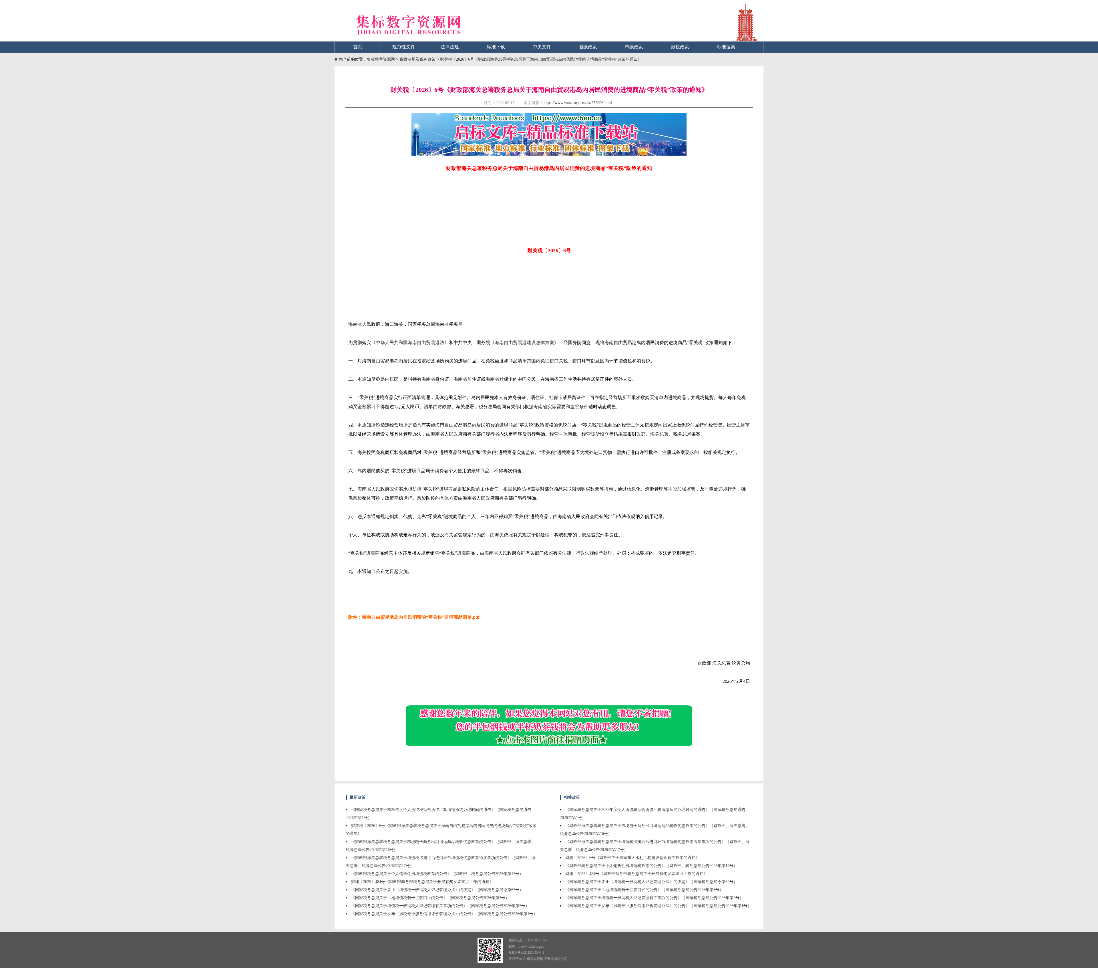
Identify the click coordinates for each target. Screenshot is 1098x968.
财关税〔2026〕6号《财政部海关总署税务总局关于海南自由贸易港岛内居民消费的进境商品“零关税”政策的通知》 (541, 59)
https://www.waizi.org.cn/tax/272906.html (578, 103)
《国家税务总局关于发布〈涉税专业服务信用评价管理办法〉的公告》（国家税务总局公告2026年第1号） (444, 914)
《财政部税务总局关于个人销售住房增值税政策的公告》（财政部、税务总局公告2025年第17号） (437, 874)
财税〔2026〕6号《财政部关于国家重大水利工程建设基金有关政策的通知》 (632, 858)
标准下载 (496, 46)
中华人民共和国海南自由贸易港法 (410, 342)
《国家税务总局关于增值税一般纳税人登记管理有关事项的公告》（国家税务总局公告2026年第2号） (440, 906)
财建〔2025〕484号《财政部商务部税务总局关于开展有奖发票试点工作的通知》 (422, 882)
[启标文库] (549, 154)
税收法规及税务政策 (418, 59)
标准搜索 (726, 46)
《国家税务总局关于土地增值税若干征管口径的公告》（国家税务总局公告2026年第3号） (430, 898)
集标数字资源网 (381, 59)
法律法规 (450, 46)
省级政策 (588, 46)
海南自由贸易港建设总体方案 (524, 342)
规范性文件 (403, 46)
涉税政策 (680, 46)
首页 (357, 46)
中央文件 (542, 46)
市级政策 (634, 46)
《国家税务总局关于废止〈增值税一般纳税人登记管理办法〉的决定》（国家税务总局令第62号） (437, 890)
